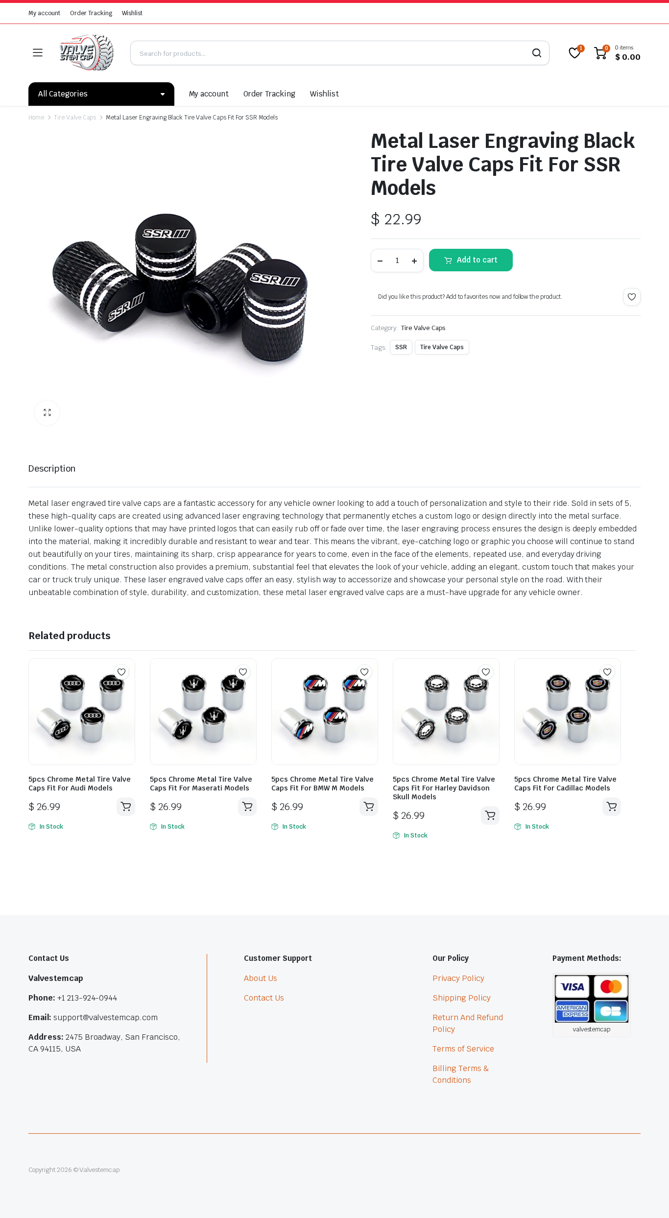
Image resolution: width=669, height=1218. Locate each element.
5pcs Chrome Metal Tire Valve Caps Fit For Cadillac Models (565, 783)
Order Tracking (91, 13)
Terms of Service (463, 1049)
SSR (401, 347)
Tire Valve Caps (75, 117)
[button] (47, 413)
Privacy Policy (458, 978)
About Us (260, 978)
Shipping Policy (461, 998)
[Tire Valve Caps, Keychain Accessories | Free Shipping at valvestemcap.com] (86, 53)
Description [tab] (52, 468)
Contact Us (264, 998)
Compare (126, 691)
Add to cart (477, 259)
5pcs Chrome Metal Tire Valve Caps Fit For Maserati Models (201, 783)
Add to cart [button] (126, 806)
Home (36, 117)
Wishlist (132, 13)
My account (44, 13)
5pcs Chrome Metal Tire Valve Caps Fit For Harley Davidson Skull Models (444, 788)
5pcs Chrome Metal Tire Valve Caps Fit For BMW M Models (322, 783)
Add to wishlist (632, 297)
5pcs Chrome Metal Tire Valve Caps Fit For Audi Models (79, 783)
